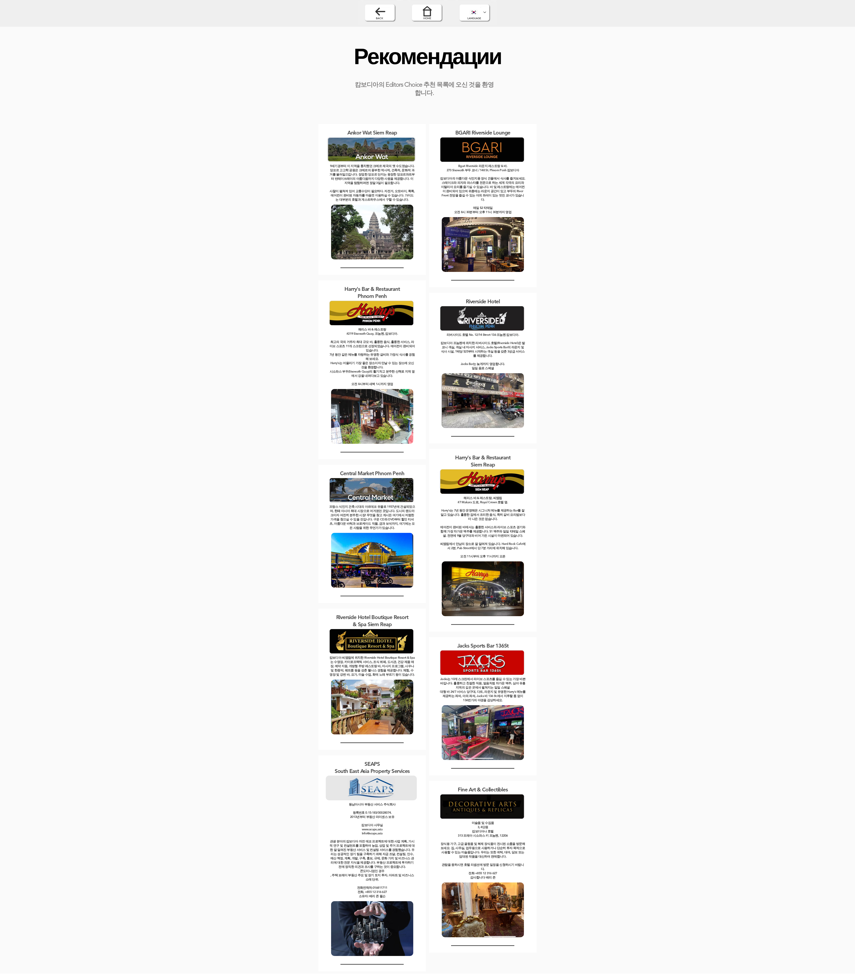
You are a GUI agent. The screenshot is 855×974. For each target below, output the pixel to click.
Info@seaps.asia (372, 833)
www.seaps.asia (372, 829)
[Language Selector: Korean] (478, 12)
